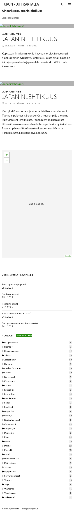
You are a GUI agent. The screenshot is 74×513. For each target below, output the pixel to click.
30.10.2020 (34, 103)
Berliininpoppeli (10, 294)
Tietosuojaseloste (10, 508)
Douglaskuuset (36, 343)
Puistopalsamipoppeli (14, 284)
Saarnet (36, 467)
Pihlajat (36, 446)
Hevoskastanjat (36, 351)
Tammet (36, 480)
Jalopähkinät (36, 360)
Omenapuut (36, 424)
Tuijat (36, 484)
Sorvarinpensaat (36, 476)
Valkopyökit (36, 497)
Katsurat (36, 364)
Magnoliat (36, 411)
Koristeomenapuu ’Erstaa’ (16, 313)
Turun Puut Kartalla (20, 4)
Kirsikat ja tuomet (36, 368)
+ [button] (7, 155)
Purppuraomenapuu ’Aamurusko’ (20, 323)
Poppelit (36, 450)
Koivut (36, 373)
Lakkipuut (36, 390)
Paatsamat (36, 433)
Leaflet (68, 256)
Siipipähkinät (36, 472)
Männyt (36, 416)
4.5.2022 (33, 45)
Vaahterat (36, 489)
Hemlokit (36, 347)
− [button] (7, 160)
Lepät (36, 403)
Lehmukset (36, 394)
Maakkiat (36, 407)
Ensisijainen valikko (69, 4)
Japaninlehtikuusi (30, 38)
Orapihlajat (36, 429)
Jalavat (36, 355)
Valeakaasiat (36, 493)
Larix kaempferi (12, 34)
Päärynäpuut (36, 463)
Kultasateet (36, 381)
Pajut (36, 437)
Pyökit (36, 454)
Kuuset (36, 386)
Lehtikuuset (36, 398)
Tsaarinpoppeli (10, 303)
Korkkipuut (36, 377)
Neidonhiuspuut (36, 420)
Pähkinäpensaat (36, 459)
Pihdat (36, 441)
